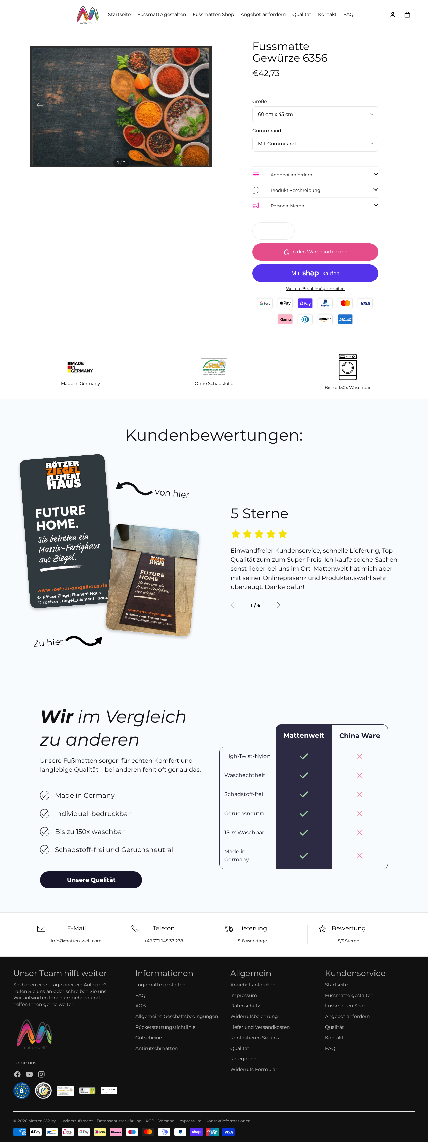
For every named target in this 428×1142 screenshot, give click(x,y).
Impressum (243, 995)
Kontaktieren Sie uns (254, 1038)
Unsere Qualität (91, 880)
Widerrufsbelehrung (254, 1016)
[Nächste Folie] (204, 106)
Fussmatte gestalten (349, 995)
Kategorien (243, 1059)
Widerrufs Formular (253, 1069)
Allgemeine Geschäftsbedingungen (176, 1016)
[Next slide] (272, 605)
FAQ (140, 995)
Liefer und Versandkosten (260, 1027)
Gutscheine (148, 1038)
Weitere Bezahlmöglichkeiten (315, 288)
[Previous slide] (239, 605)
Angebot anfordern (252, 985)
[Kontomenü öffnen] (392, 14)
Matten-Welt (41, 1120)
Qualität (239, 1048)
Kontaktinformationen (228, 1120)
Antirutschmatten (156, 1048)
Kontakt (334, 1038)
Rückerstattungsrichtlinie (165, 1027)
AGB (140, 1006)
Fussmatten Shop (345, 1006)
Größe (259, 101)
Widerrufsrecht (78, 1120)
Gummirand (266, 131)
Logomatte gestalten (160, 985)
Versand (166, 1120)
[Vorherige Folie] (37, 106)
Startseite (336, 985)
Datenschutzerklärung (119, 1120)
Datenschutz (245, 1006)
